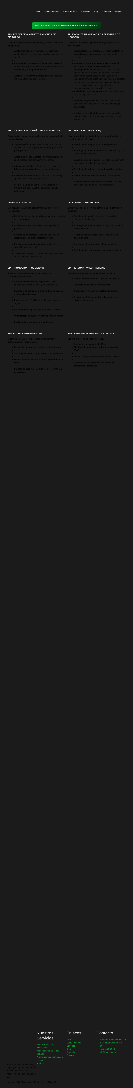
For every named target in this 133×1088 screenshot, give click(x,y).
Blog (96, 12)
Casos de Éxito (70, 12)
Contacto (106, 12)
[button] (127, 11)
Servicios (85, 12)
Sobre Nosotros (52, 12)
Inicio (37, 12)
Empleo (118, 12)
